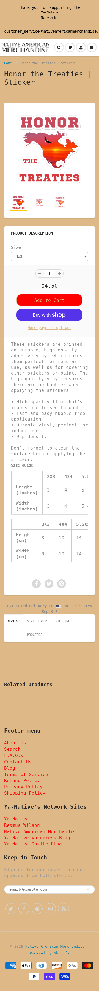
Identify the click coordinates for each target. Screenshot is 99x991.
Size (16, 247)
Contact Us (18, 761)
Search (12, 749)
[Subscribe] (88, 889)
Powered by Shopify (49, 953)
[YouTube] (63, 908)
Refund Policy (22, 780)
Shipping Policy (24, 793)
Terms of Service (26, 774)
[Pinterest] (37, 908)
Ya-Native (49, 12)
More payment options (50, 327)
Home (8, 63)
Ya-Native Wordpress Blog (37, 837)
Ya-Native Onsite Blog (33, 844)
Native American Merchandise (41, 831)
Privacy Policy (23, 786)
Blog (9, 768)
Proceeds (34, 635)
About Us (15, 743)
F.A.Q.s (13, 755)
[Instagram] (50, 908)
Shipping (62, 621)
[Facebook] (23, 908)
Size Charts (37, 621)
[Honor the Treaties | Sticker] (49, 149)
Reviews (13, 621)
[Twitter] (10, 908)
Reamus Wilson (22, 825)
